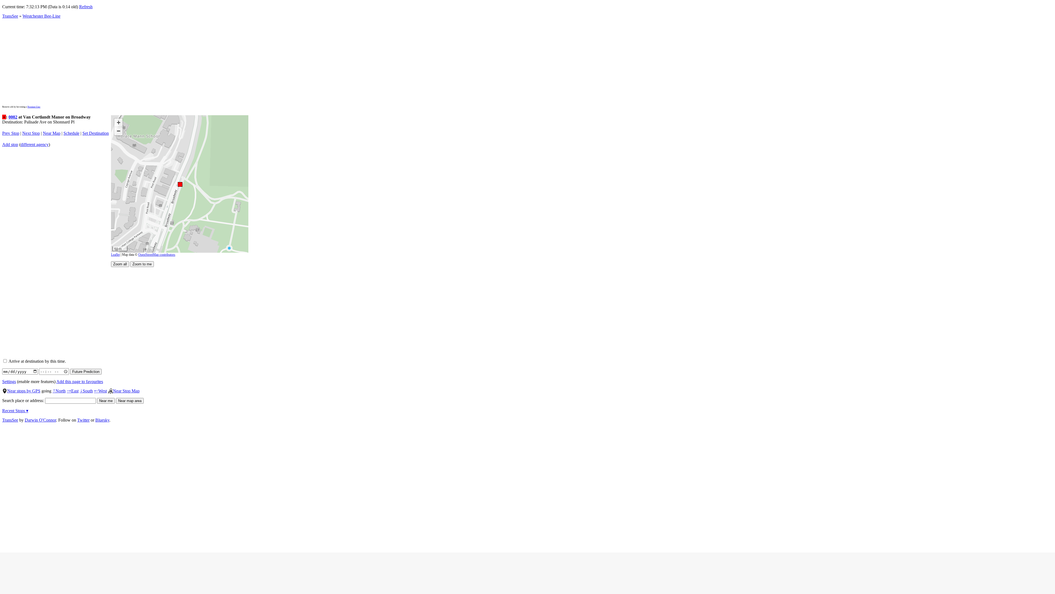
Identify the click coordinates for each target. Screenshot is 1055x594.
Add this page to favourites (79, 381)
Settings (9, 381)
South (86, 391)
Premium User (33, 107)
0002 (13, 117)
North (59, 391)
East (73, 391)
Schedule (71, 133)
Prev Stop (10, 133)
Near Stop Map (126, 391)
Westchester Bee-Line (41, 16)
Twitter (83, 420)
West (100, 391)
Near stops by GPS (23, 391)
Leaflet (115, 255)
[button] (180, 184)
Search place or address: (23, 400)
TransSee (10, 16)
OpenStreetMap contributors (156, 255)
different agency (35, 144)
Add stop (10, 144)
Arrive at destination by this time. (37, 361)
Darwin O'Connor (40, 420)
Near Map (51, 133)
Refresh (86, 6)
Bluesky (102, 420)
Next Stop (31, 133)
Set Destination (95, 133)
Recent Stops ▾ (15, 410)
